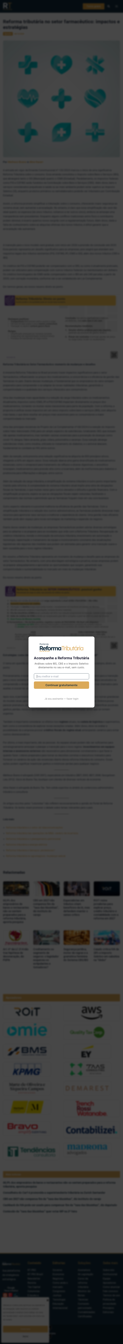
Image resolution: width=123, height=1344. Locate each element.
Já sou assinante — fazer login (61, 698)
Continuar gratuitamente (61, 685)
